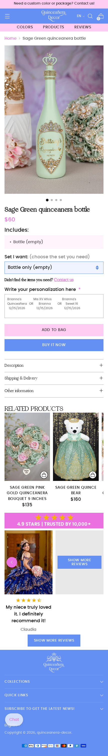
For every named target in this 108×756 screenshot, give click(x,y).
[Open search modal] (90, 16)
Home (11, 38)
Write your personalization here (40, 289)
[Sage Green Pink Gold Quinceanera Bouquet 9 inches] (27, 447)
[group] (79, 581)
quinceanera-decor (54, 732)
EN (79, 16)
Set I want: (47, 257)
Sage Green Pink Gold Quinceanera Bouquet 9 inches (27, 493)
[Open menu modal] (7, 16)
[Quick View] (44, 475)
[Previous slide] (12, 562)
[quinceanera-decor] (54, 16)
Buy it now (54, 345)
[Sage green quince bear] (75, 447)
